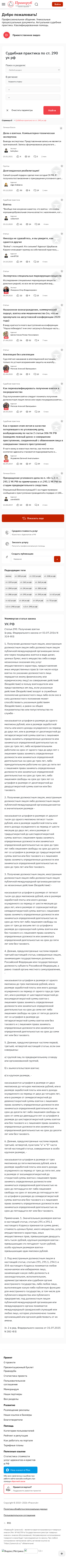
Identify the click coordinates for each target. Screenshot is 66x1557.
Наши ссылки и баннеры (18, 1414)
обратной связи (18, 1481)
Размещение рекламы (16, 1409)
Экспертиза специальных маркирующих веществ (32, 275)
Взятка (7, 204)
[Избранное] (61, 127)
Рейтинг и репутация (16, 1435)
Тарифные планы (13, 1445)
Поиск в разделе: (16, 65)
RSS (9, 1523)
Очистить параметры (22, 110)
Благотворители (13, 1419)
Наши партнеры (13, 1394)
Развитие (9, 1405)
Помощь (9, 1425)
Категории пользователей (19, 1430)
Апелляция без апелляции (18, 354)
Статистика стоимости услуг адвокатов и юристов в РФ (19, 1460)
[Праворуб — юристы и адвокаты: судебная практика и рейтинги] (20, 4)
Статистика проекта (15, 1375)
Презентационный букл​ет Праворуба (19, 1369)
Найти (52, 110)
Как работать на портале (18, 1440)
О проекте (10, 1362)
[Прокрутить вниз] (62, 1553)
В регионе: (12, 76)
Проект (8, 1357)
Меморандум (11, 1389)
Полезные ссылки (14, 1451)
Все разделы (11, 1398)
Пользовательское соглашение (14, 1382)
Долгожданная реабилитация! (21, 170)
